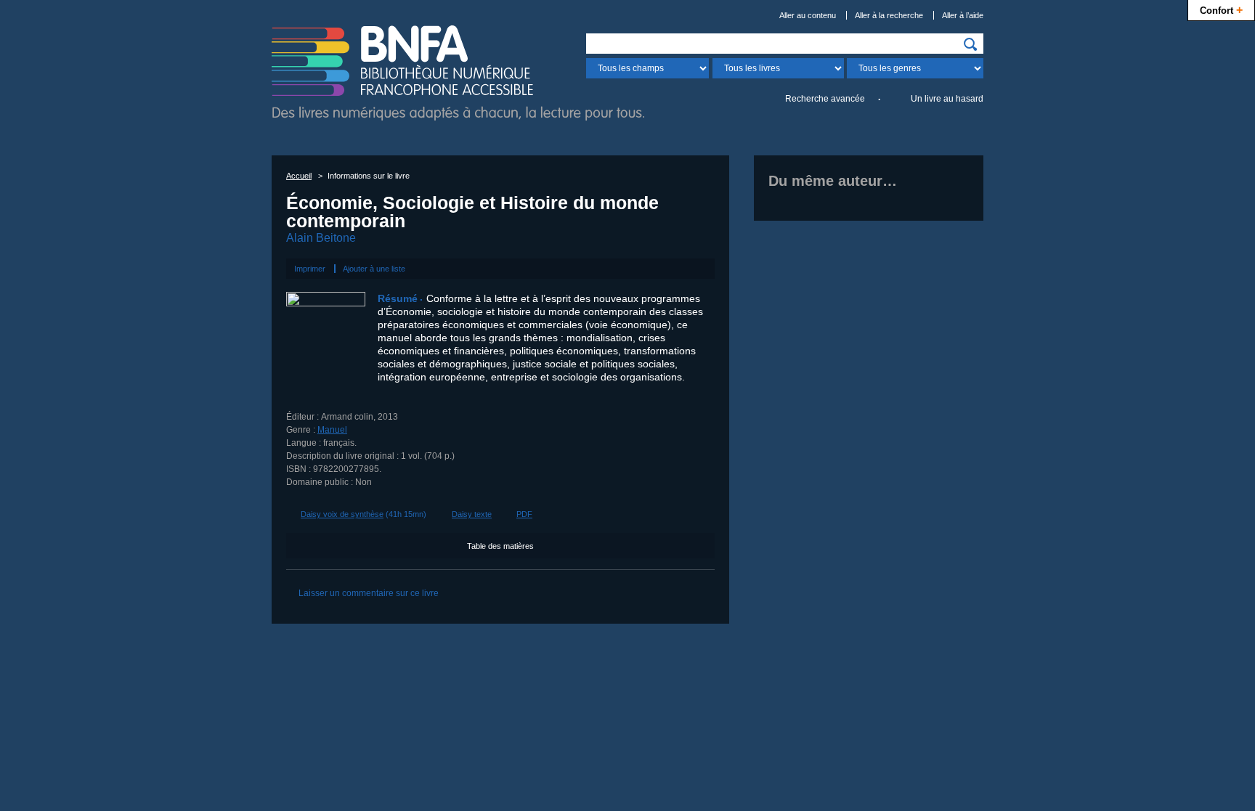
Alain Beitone (321, 238)
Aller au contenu (807, 15)
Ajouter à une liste (374, 268)
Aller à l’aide (962, 15)
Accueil (299, 175)
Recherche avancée (825, 99)
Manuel (332, 430)
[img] (970, 44)
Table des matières (500, 546)
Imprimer (309, 268)
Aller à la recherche (889, 15)
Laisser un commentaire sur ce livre (368, 593)
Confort (1221, 9)
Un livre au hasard (947, 99)
